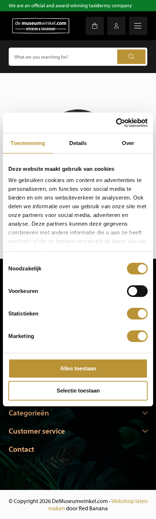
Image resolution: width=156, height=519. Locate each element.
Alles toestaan (78, 368)
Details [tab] (78, 143)
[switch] (137, 291)
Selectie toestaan (78, 390)
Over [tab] (128, 143)
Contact (21, 449)
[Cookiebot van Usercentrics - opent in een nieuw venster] (116, 123)
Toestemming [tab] (28, 143)
